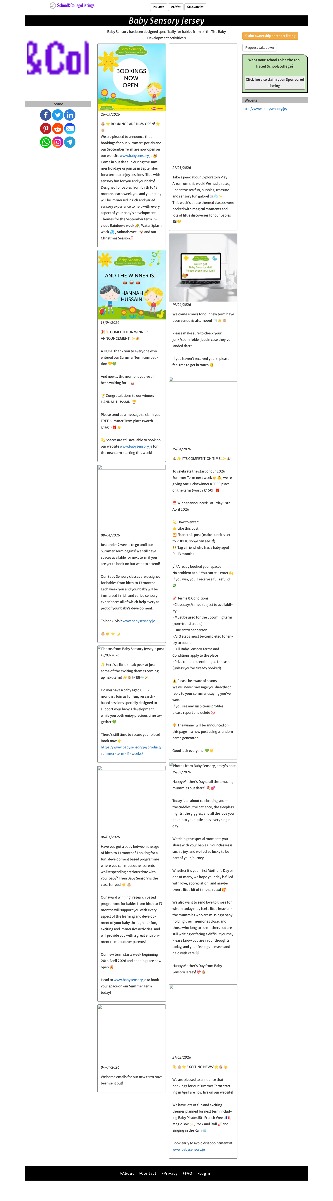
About (128, 1173)
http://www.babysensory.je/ (264, 109)
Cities (177, 7)
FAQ (188, 1173)
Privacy (171, 1173)
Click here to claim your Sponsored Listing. (275, 82)
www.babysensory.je (136, 155)
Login (204, 1173)
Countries (196, 7)
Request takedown (259, 48)
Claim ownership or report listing (270, 36)
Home (160, 7)
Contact (149, 1173)
